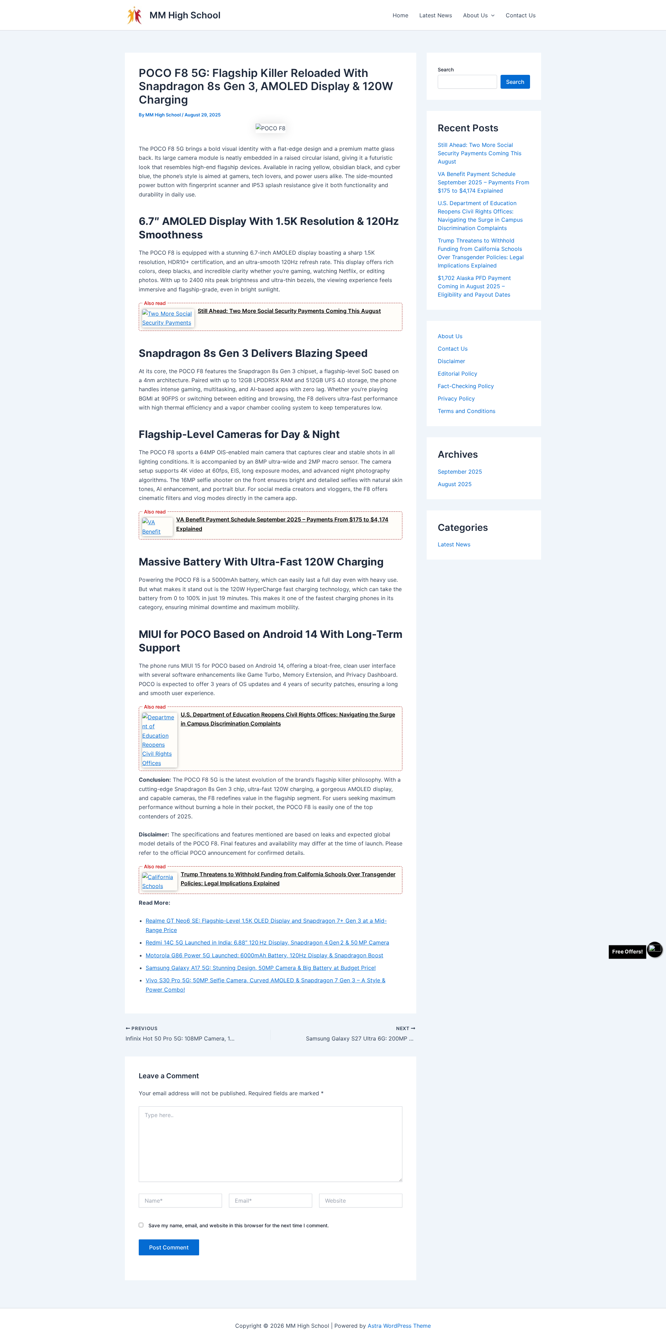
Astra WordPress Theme (399, 1325)
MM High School (185, 15)
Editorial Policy (457, 373)
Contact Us (521, 15)
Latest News (435, 15)
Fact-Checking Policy (466, 386)
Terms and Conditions (466, 410)
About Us (475, 15)
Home (400, 15)
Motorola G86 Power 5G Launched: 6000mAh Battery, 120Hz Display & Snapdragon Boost (264, 955)
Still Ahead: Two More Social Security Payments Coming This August (289, 310)
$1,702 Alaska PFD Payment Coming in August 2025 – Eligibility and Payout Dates (474, 286)
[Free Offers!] (655, 949)
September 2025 (460, 471)
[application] (491, 15)
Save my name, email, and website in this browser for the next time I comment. (238, 1225)
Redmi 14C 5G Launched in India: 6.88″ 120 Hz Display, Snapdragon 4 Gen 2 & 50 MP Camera (267, 942)
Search (446, 69)
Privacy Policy (456, 398)
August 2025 (455, 484)
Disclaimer (451, 361)
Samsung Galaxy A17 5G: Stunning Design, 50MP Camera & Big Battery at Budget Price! (261, 967)
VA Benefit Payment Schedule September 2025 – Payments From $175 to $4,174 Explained (483, 182)
